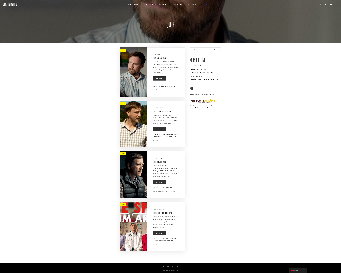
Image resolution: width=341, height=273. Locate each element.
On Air (122, 50)
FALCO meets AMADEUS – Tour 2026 (201, 73)
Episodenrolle (171, 84)
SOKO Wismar (169, 86)
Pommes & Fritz (157, 136)
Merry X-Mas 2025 (196, 76)
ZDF (175, 86)
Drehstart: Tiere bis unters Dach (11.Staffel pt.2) (205, 80)
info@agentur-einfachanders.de (204, 108)
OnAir (154, 86)
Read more (159, 78)
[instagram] (325, 4)
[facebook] (320, 4)
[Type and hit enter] (219, 49)
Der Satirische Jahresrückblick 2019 (163, 213)
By (156, 84)
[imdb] (331, 4)
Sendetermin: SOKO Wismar (160, 58)
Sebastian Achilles (10, 4)
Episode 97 (170, 134)
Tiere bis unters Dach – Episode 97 (162, 111)
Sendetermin (160, 86)
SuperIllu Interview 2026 (198, 69)
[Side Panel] (335, 4)
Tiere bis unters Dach (169, 136)
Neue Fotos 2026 (195, 66)
